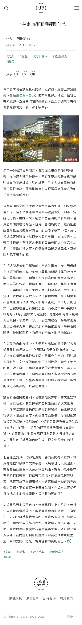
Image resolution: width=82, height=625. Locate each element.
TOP (72, 616)
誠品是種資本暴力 (22, 95)
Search (6, 8)
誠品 (25, 56)
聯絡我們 (66, 598)
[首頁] (41, 8)
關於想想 (15, 598)
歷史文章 (32, 598)
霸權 (11, 61)
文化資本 (41, 56)
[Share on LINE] (33, 74)
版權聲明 (49, 598)
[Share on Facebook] (17, 74)
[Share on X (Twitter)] (25, 74)
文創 (11, 56)
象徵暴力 (61, 56)
